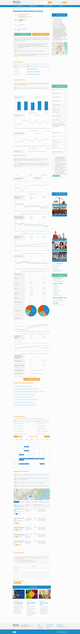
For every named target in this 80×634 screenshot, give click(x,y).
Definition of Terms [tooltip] (17, 175)
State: (54, 144)
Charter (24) (55, 289)
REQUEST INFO (24, 34)
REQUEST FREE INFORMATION (33, 379)
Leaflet (44, 499)
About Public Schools (57, 265)
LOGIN (60, 2)
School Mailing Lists (60, 625)
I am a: (15, 566)
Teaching (55, 268)
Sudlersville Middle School (32, 482)
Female (58, 110)
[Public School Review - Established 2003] (17, 2)
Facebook (15, 632)
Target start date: (56, 120)
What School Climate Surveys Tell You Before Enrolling (44, 603)
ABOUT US (61, 6)
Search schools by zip (57, 279)
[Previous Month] (15, 437)
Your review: (16, 570)
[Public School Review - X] (13, 632)
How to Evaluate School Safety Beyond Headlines (18, 603)
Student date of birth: (56, 104)
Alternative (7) (56, 294)
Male (54, 110)
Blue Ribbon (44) (56, 286)
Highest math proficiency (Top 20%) (33, 71)
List (48, 436)
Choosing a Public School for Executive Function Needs (31, 603)
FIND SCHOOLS (20, 6)
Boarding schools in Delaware (58, 300)
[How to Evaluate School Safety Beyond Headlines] (19, 594)
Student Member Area (49, 624)
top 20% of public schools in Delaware (37, 64)
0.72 (43, 318)
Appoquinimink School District (37, 373)
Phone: (54, 153)
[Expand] (15, 493)
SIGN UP (64, 2)
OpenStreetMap (48, 499)
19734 (24, 15)
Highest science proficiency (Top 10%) (34, 74)
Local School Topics (57, 269)
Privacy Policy (64, 632)
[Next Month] (17, 437)
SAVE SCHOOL (42, 34)
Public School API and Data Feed (62, 626)
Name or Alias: (34, 566)
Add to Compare (17, 515)
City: (53, 136)
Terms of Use (59, 632)
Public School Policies (57, 271)
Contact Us (48, 628)
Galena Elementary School (19, 541)
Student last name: (56, 101)
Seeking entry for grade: (57, 116)
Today (21, 436)
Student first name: (56, 97)
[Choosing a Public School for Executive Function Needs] (32, 594)
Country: (54, 140)
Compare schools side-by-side (58, 281)
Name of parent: (55, 93)
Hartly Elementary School (19, 534)
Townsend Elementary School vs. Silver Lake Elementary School (37, 474)
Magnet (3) (55, 288)
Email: (54, 89)
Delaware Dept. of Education (58, 304)
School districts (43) (57, 295)
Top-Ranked (55, 285)
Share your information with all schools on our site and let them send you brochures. (60, 160)
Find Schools (40, 626)
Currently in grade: (56, 112)
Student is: (54, 108)
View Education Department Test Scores (37, 370)
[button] (31, 493)
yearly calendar (30, 418)
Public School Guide (49, 625)
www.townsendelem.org (22, 29)
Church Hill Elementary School (34, 486)
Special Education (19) (57, 291)
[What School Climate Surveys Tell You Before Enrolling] (45, 594)
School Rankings (40, 628)
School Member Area (60, 624)
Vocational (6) (56, 292)
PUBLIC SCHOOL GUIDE (48, 6)
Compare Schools (49, 626)
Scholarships (56, 266)
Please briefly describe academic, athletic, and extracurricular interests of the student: (59, 125)
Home (39, 624)
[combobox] (36, 2)
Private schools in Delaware (58, 299)
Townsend (20, 15)
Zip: (53, 148)
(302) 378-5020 (22, 25)
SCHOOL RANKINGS (33, 6)
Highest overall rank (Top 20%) (32, 69)
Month (45, 436)
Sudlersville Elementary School (18, 519)
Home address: (55, 132)
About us (39, 625)
